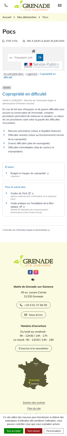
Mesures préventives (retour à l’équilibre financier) (34, 131)
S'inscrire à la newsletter (33, 348)
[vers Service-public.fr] (41, 65)
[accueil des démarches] (33, 50)
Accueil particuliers (14, 74)
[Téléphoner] (6, 5)
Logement (32, 74)
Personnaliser (53, 430)
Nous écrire (36, 314)
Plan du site (34, 408)
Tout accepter (14, 430)
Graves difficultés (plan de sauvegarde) (29, 143)
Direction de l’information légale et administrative (25, 230)
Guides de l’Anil (19, 193)
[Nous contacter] (60, 5)
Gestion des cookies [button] (34, 402)
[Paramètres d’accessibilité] (33, 280)
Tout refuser (33, 430)
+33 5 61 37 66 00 (35, 305)
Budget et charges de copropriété (28, 173)
